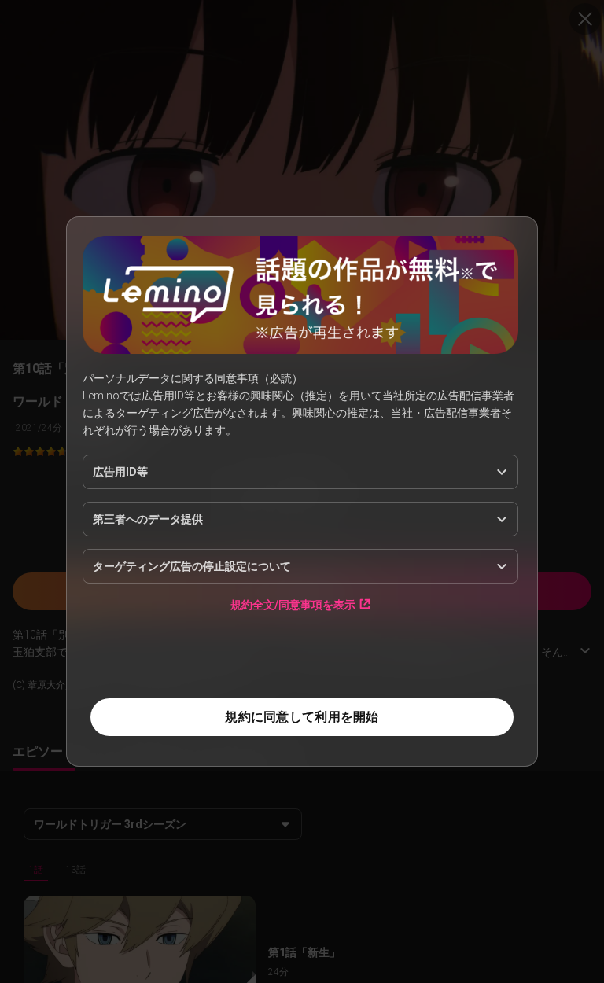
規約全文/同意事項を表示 (292, 604)
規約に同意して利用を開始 (301, 716)
